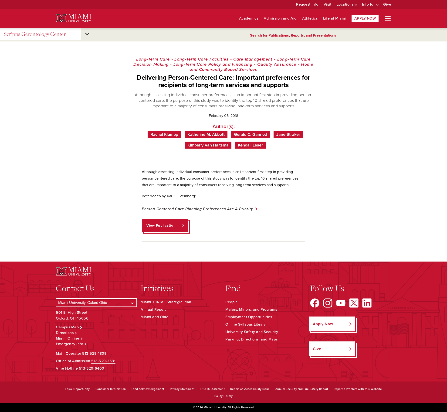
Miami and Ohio (154, 317)
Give (387, 4)
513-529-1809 (94, 353)
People (231, 302)
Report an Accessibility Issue (250, 389)
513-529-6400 (91, 368)
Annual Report (153, 309)
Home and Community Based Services (251, 67)
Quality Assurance (277, 64)
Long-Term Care (153, 59)
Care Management (252, 59)
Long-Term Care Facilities (201, 59)
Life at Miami (334, 18)
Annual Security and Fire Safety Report (301, 389)
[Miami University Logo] (73, 18)
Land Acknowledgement (148, 389)
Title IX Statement (212, 389)
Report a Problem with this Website (358, 389)
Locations (345, 4)
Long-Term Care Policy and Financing (213, 64)
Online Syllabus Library (245, 324)
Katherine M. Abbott (206, 134)
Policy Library (223, 396)
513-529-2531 (103, 361)
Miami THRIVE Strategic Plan (166, 302)
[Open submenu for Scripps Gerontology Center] (87, 34)
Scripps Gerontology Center (35, 34)
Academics (248, 18)
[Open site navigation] (387, 18)
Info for (368, 4)
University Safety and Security (251, 332)
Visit (328, 4)
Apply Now (365, 18)
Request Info (307, 4)
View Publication (161, 225)
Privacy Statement (182, 389)
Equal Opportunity (77, 389)
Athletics (310, 18)
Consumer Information (110, 389)
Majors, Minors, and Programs (251, 309)
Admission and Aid (280, 18)
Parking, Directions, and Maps (251, 339)
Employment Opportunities (248, 317)
